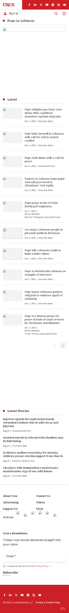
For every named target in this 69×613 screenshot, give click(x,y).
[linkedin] (35, 5)
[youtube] (47, 5)
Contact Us (43, 496)
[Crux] (9, 5)
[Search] (56, 13)
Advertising (11, 502)
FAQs (39, 508)
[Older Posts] (63, 345)
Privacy (39, 602)
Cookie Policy (53, 602)
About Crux (10, 496)
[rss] (59, 5)
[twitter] (41, 5)
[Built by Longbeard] (63, 608)
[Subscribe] (65, 5)
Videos (40, 502)
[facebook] (29, 5)
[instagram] (53, 5)
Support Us (10, 508)
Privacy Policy (42, 566)
